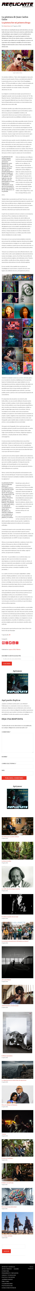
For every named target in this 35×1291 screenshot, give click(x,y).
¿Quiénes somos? (7, 1279)
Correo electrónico (9, 763)
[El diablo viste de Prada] (17, 1172)
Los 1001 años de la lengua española (11, 889)
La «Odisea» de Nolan (7, 1236)
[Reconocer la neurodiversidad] (17, 1197)
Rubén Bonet (7, 26)
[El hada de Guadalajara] (17, 1148)
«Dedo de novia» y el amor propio (10, 1005)
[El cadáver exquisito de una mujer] (17, 905)
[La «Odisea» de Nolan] (17, 1223)
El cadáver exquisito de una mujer (10, 916)
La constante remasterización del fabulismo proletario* (15, 941)
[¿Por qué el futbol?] (17, 962)
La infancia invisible (6, 861)
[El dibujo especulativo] (17, 1033)
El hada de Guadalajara (7, 1158)
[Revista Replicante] (17, 5)
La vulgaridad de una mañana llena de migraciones (14, 1080)
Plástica (18, 649)
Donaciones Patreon (9, 1288)
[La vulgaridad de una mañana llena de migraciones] (17, 1070)
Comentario (6, 732)
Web (3, 770)
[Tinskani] (17, 1121)
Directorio (5, 1281)
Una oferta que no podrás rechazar (10, 836)
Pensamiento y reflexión (10, 1273)
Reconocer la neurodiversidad (9, 1207)
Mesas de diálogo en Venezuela (9, 1105)
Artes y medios (7, 1269)
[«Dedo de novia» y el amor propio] (17, 995)
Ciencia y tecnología (9, 1275)
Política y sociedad (8, 1277)
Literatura (5, 1271)
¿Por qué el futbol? (6, 979)
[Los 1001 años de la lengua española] (17, 877)
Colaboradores (7, 1283)
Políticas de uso (7, 1285)
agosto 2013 (12, 649)
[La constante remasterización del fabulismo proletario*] (17, 931)
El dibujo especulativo (7, 1055)
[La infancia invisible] (17, 851)
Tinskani (4, 1134)
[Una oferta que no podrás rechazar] (17, 826)
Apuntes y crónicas (8, 1267)
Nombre (5, 756)
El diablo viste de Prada (7, 1182)
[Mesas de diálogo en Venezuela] (17, 1094)
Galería (16, 1269)
